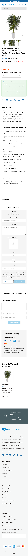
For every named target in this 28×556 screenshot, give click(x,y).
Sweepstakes (6, 506)
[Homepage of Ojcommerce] (7, 4)
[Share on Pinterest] (15, 100)
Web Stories (5, 476)
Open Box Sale (6, 489)
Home (3, 11)
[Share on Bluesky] (23, 100)
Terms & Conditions (7, 503)
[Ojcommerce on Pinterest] (17, 454)
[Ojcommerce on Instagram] (10, 454)
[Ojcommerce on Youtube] (7, 454)
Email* (14, 259)
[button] (9, 214)
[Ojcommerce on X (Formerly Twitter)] (21, 454)
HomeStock (4, 58)
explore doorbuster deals (14, 1)
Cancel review (8, 282)
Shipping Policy (6, 498)
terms (13, 277)
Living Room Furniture (10, 11)
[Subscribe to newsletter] (24, 536)
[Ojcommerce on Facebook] (3, 454)
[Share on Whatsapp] (11, 100)
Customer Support (7, 516)
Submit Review (19, 282)
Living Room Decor (21, 11)
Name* (14, 252)
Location (14, 266)
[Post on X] (19, 100)
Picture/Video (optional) (14, 238)
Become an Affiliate (7, 479)
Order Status (5, 495)
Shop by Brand (6, 492)
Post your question (14, 322)
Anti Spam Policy (7, 470)
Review (14, 224)
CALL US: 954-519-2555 (9, 519)
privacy (19, 277)
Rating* (14, 211)
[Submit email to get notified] (19, 76)
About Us (4, 464)
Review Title (13, 217)
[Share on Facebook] (7, 100)
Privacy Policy (6, 467)
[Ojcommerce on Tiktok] (14, 454)
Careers (4, 473)
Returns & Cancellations (9, 500)
